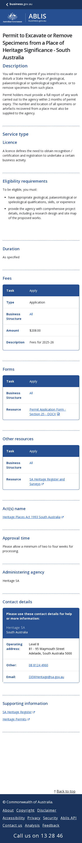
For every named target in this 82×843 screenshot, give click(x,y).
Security (50, 818)
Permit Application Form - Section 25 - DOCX (48, 411)
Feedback (50, 825)
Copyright (25, 810)
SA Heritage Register (19, 712)
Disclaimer (46, 810)
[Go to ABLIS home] (24, 17)
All (31, 314)
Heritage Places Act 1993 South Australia (33, 517)
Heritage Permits (16, 719)
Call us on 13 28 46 (38, 835)
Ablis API (69, 818)
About (8, 810)
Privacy (33, 818)
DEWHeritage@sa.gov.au (46, 677)
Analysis (32, 825)
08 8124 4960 (38, 665)
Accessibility (14, 818)
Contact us (12, 825)
